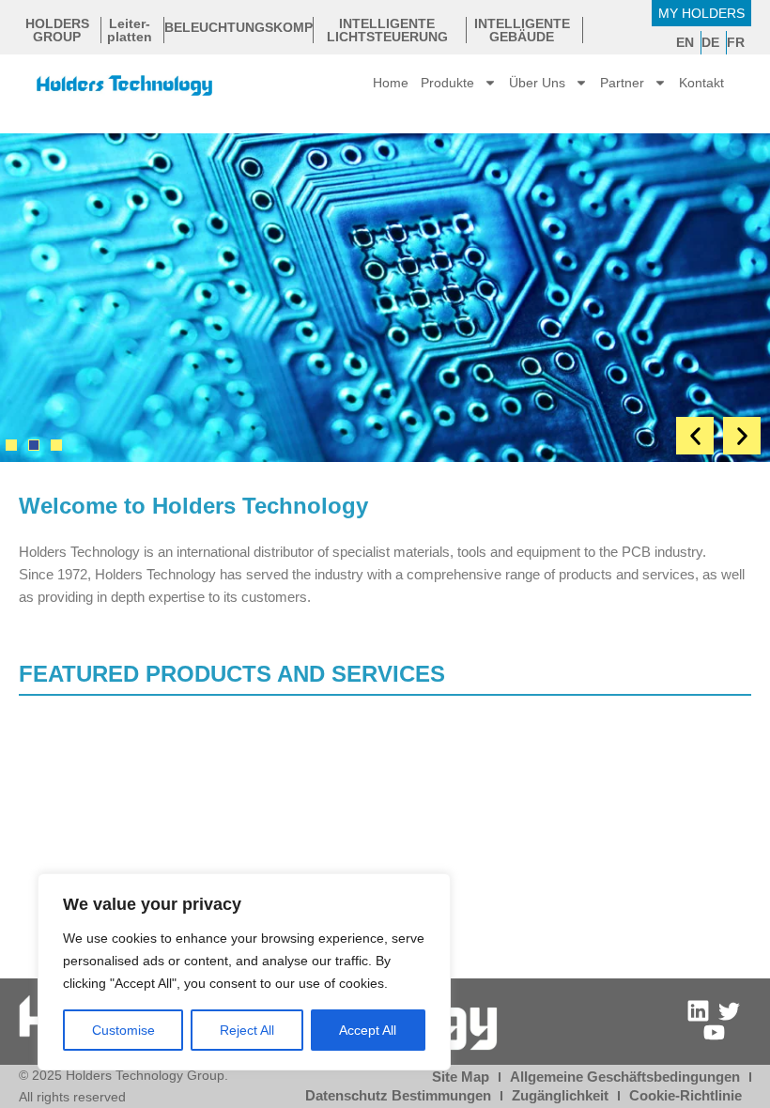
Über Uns (537, 82)
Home (390, 82)
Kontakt (701, 82)
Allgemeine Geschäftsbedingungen (625, 1077)
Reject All (247, 1030)
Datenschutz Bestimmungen (398, 1095)
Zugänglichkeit (560, 1095)
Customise (123, 1030)
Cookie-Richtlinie (685, 1095)
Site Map (460, 1077)
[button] (695, 435)
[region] (244, 971)
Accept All (367, 1030)
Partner (622, 82)
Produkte (447, 82)
